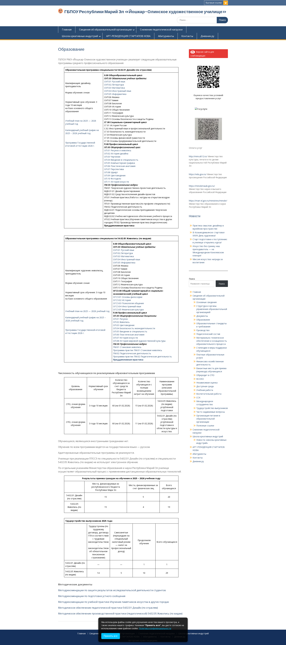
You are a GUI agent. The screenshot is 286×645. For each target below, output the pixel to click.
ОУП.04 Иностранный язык (117, 90)
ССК (198, 397)
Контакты (187, 36)
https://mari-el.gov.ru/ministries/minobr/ (208, 200)
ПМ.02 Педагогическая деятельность (132, 353)
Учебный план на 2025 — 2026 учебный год (87, 311)
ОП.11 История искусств (116, 181)
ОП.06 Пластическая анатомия (119, 166)
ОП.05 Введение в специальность (130, 331)
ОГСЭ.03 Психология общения (128, 303)
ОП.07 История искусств (125, 337)
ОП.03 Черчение (112, 156)
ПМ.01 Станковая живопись (127, 347)
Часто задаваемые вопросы (210, 411)
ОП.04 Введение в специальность (121, 159)
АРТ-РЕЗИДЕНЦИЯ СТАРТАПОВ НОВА (128, 36)
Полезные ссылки (205, 425)
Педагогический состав (208, 334)
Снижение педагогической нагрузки (161, 29)
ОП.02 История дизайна (116, 153)
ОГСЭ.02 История (122, 300)
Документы (202, 316)
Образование (203, 319)
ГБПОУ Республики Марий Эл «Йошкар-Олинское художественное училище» (145, 11)
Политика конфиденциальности (155, 628)
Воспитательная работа (208, 393)
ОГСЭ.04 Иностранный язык (127, 306)
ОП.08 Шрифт (111, 172)
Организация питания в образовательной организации (208, 418)
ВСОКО (200, 378)
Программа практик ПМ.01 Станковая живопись (137, 350)
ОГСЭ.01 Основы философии (127, 297)
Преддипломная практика (128, 359)
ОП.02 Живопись (121, 322)
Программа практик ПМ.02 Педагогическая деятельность (142, 356)
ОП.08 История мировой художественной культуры (139, 340)
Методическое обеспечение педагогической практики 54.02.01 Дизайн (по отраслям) (108, 607)
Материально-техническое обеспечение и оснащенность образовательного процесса (211, 340)
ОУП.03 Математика (114, 87)
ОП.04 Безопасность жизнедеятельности (134, 328)
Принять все (111, 636)
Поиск (192, 278)
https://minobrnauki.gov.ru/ (202, 185)
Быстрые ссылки (214, 2)
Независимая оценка (206, 382)
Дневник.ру (207, 36)
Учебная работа (204, 390)
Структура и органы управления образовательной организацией (211, 309)
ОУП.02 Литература (114, 84)
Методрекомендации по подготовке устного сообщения (91, 596)
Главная (67, 29)
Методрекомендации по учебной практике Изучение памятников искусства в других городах (113, 602)
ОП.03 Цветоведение (124, 325)
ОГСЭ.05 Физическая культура (128, 309)
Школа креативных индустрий (80, 36)
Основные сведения (206, 302)
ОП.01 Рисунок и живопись (117, 150)
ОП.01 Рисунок (120, 319)
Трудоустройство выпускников (212, 408)
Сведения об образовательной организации (105, 29)
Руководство (203, 330)
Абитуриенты (166, 36)
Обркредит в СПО (205, 375)
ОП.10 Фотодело (112, 178)
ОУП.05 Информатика (115, 94)
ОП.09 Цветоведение (115, 175)
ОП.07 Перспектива (114, 169)
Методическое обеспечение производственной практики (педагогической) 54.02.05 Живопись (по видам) (120, 613)
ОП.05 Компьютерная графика (119, 163)
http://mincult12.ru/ (198, 156)
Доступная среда (205, 386)
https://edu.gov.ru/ (197, 174)
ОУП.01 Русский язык (114, 81)
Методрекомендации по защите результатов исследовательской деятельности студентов (112, 590)
